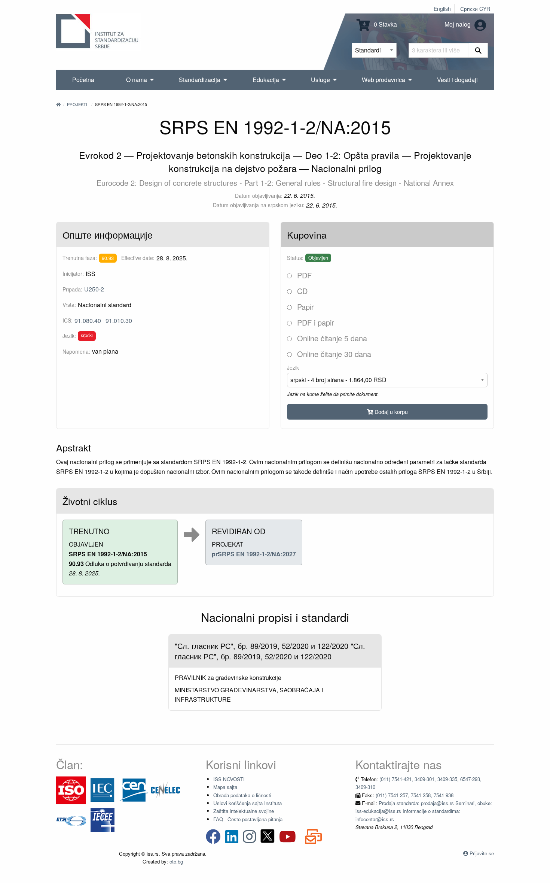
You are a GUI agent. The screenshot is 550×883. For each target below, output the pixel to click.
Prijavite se (482, 853)
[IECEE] (102, 819)
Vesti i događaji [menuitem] (457, 79)
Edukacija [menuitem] (266, 79)
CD (301, 290)
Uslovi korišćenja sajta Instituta (247, 803)
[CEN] (134, 789)
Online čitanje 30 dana (333, 353)
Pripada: (72, 289)
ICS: (67, 320)
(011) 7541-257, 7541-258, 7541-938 (414, 795)
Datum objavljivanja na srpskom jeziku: (259, 205)
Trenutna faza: (79, 257)
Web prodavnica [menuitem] (383, 79)
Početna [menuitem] (83, 79)
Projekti (77, 104)
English (442, 8)
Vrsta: (69, 304)
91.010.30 (119, 320)
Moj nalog (458, 24)
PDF (303, 275)
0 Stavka (384, 24)
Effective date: (138, 257)
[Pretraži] (478, 50)
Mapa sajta (225, 786)
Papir (304, 306)
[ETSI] (71, 819)
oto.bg (176, 861)
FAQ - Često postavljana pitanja (247, 819)
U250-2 (94, 289)
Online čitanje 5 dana (331, 338)
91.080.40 (87, 320)
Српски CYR (475, 8)
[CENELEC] (165, 789)
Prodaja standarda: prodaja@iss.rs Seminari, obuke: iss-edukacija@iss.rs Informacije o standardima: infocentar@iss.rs (423, 811)
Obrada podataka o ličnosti (242, 795)
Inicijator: (73, 273)
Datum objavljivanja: (258, 195)
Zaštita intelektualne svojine (243, 810)
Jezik (293, 367)
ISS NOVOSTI (229, 779)
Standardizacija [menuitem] (199, 79)
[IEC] (102, 789)
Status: (295, 257)
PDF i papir (314, 322)
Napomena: (76, 351)
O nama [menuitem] (136, 79)
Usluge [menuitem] (320, 79)
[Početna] (58, 104)
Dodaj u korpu (390, 411)
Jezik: (69, 335)
